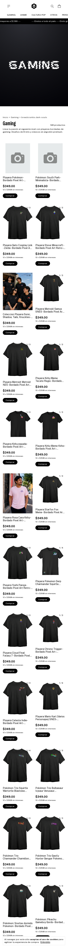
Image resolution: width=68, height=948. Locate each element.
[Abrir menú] (8, 6)
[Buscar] (52, 6)
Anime (23, 15)
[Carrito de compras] (59, 6)
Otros (53, 15)
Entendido (45, 942)
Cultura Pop (39, 15)
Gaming (11, 15)
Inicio (5, 117)
